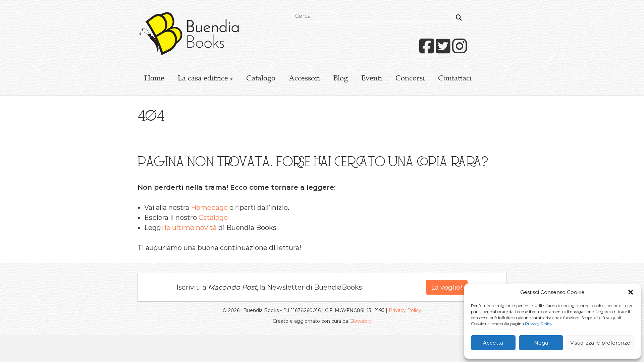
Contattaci (455, 78)
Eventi (371, 78)
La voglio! (446, 287)
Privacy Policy (538, 323)
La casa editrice (203, 78)
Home (154, 78)
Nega (541, 343)
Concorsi (410, 78)
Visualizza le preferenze (600, 343)
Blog (340, 78)
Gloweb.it (360, 321)
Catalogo (260, 78)
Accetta (493, 343)
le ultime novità (191, 228)
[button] (630, 292)
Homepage (209, 207)
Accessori (304, 78)
